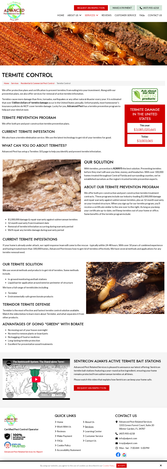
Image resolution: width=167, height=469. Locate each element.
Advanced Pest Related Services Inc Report (23, 451)
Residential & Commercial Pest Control (37, 83)
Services (15, 83)
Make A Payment (122, 8)
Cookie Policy (108, 465)
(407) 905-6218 (151, 8)
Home (6, 83)
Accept (121, 465)
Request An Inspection (91, 8)
